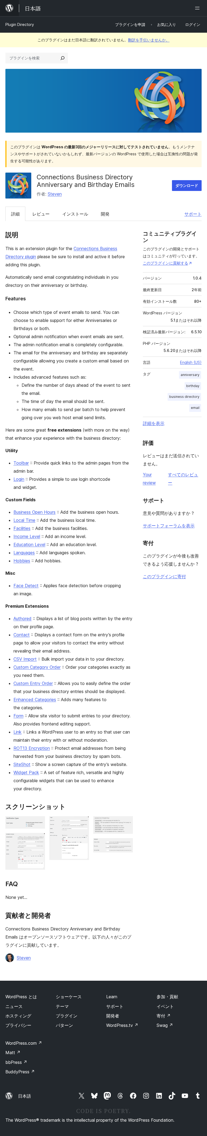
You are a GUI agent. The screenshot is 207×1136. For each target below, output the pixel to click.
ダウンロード (186, 185)
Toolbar (21, 463)
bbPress (16, 1062)
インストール (75, 214)
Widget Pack (26, 772)
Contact (21, 634)
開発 (105, 214)
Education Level (29, 544)
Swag (165, 1025)
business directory (184, 397)
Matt (12, 1052)
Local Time (24, 520)
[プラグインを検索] (62, 58)
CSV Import (25, 659)
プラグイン (66, 1016)
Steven (55, 194)
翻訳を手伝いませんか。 (149, 40)
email (195, 408)
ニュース (14, 1006)
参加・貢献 (167, 996)
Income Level (26, 536)
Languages (24, 552)
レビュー (41, 214)
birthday (192, 386)
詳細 (15, 214)
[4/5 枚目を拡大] (125, 823)
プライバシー (18, 1025)
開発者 (112, 1016)
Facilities (21, 528)
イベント (165, 1006)
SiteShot (21, 764)
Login (18, 479)
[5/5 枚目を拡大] (125, 845)
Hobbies (21, 560)
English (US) (191, 362)
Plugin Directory (19, 24)
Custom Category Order (37, 667)
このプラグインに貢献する (165, 263)
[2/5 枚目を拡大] (37, 840)
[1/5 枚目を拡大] (37, 823)
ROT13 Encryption (31, 748)
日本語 (24, 1096)
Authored (22, 618)
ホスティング (18, 1016)
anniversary (190, 375)
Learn (111, 996)
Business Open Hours (34, 512)
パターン (64, 1025)
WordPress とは (21, 996)
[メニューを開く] (198, 8)
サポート (193, 214)
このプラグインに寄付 (164, 576)
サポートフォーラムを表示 (169, 525)
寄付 (164, 1016)
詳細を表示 (153, 423)
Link (17, 732)
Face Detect (26, 585)
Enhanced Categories (34, 699)
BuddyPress (20, 1071)
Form (18, 715)
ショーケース (69, 996)
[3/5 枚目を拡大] (81, 823)
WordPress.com (23, 1043)
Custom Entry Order (33, 683)
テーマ (62, 1006)
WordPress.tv (122, 1025)
